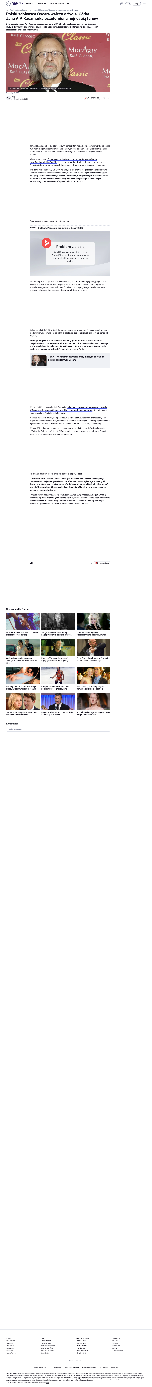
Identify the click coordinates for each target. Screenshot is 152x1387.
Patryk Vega (9, 1343)
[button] (128, 3)
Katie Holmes (10, 1345)
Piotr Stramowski (46, 1343)
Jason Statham (45, 1353)
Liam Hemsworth (46, 1341)
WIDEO (69, 4)
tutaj (47, 1382)
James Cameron (81, 1341)
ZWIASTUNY (41, 4)
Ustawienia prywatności (108, 1367)
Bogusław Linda (81, 1343)
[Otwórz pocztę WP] (122, 3)
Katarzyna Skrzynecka (47, 1350)
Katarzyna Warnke (117, 1350)
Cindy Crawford (81, 1353)
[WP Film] (19, 3)
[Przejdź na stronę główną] (8, 5)
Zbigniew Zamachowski (48, 1345)
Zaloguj (136, 4)
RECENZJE (30, 4)
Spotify (91, 500)
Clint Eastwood (10, 1341)
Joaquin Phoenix (11, 1353)
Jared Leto (115, 1341)
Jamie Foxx (9, 1350)
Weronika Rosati (81, 1348)
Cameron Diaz (116, 1345)
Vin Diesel (115, 1343)
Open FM (43, 503)
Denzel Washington (82, 1350)
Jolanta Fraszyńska (47, 1348)
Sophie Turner (10, 1348)
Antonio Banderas (81, 1345)
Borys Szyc (115, 1348)
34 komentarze (93, 98)
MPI (13, 97)
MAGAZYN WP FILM (57, 4)
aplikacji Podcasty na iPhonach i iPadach (70, 503)
